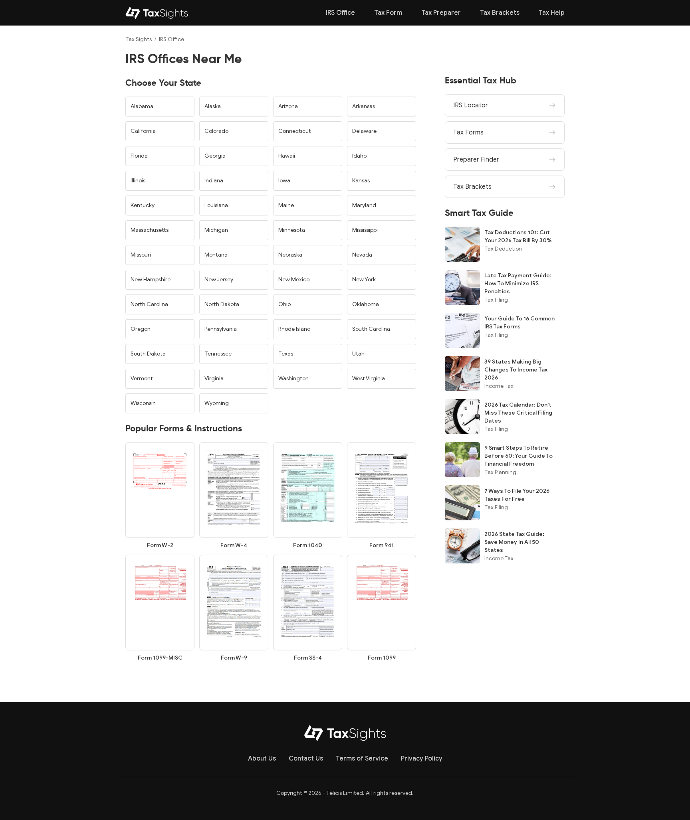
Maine (286, 205)
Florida (139, 155)
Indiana (213, 180)
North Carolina (149, 304)
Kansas (361, 180)
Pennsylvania (220, 329)
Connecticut (294, 131)
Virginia (214, 378)
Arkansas (363, 106)
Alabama (142, 106)
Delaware (364, 131)
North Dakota (221, 304)
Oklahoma (365, 304)
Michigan (216, 230)
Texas (285, 353)
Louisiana (216, 205)
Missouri (141, 254)
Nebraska (290, 254)
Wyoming (216, 403)
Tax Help (552, 13)
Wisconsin (143, 403)
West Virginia (368, 378)
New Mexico (293, 279)
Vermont (142, 378)
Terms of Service (362, 759)
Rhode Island (294, 329)
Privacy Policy (421, 759)
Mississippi (365, 230)
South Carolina (371, 329)
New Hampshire (151, 279)
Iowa (284, 180)
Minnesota (291, 230)
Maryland (364, 205)
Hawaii (286, 155)
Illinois (138, 180)
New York (364, 279)
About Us (262, 759)
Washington (293, 378)
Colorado (216, 131)
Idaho (359, 155)
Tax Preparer (441, 13)
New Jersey (218, 279)
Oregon (141, 329)
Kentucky (143, 205)
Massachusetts (150, 230)
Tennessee (218, 353)
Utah (358, 353)
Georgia (215, 155)
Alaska (212, 106)
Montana (216, 254)
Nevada (362, 254)
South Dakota (148, 353)
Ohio (284, 304)
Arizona (288, 106)
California (143, 131)
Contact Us (306, 759)
